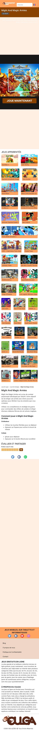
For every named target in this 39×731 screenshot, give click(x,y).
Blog (4, 643)
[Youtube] (22, 635)
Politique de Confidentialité (12, 652)
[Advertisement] (19, 35)
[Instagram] (28, 635)
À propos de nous (9, 648)
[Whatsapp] (25, 457)
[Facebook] (19, 457)
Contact (5, 656)
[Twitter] (12, 457)
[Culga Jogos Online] (19, 720)
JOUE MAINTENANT (19, 100)
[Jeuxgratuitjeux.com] (9, 3)
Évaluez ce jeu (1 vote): (7, 446)
